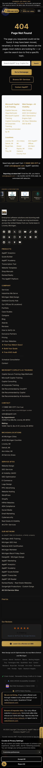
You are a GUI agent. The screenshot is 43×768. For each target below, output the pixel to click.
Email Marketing (8, 514)
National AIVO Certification (12, 546)
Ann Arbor (28, 665)
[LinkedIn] (9, 232)
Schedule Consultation (11, 360)
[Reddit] (4, 242)
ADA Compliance (8, 506)
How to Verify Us (8, 330)
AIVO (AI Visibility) (29, 113)
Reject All (21, 764)
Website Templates (9, 268)
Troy (5, 662)
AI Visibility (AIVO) (9, 473)
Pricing (4, 337)
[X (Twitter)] (14, 232)
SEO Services (7, 469)
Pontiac (14, 668)
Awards (5, 323)
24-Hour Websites (29, 121)
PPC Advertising (8, 488)
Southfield (24, 662)
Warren (24, 659)
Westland (5, 665)
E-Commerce (7, 480)
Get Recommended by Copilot (13, 392)
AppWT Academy (8, 260)
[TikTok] (30, 232)
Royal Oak (13, 665)
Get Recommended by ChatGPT (14, 389)
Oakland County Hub (10, 301)
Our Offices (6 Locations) (12, 304)
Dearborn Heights (29, 668)
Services (5, 290)
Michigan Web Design (10, 297)
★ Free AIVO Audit (9, 352)
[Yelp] (9, 237)
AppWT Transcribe (9, 575)
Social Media (7, 510)
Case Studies (7, 312)
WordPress (6, 495)
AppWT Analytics (8, 253)
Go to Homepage (21, 72)
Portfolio (5, 308)
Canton (35, 662)
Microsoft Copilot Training (12, 378)
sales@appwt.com (17, 166)
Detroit (11, 659)
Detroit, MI (9, 143)
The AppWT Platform (10, 279)
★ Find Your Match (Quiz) (12, 345)
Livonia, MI (9, 141)
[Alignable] (36, 237)
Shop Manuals (7, 271)
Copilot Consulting (12, 121)
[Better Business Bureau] (14, 237)
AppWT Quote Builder (10, 572)
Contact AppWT (21, 87)
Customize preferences (21, 752)
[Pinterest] (36, 232)
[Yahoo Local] (20, 242)
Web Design (27, 110)
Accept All (21, 759)
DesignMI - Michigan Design (13, 557)
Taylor (20, 668)
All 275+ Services (9, 525)
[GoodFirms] (25, 237)
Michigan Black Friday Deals (13, 553)
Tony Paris (20, 3)
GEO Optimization (9, 477)
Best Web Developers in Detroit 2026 (22, 686)
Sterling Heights (34, 659)
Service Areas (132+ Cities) (13, 356)
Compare (5, 315)
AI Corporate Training (10, 385)
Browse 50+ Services (21, 79)
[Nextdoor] (30, 237)
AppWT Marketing (9, 561)
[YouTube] (25, 232)
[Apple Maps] (14, 242)
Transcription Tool (9, 264)
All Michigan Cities (9, 437)
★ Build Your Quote (9, 349)
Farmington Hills (13, 662)
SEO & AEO (26, 124)
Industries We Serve (10, 293)
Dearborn (18, 659)
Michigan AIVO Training (11, 539)
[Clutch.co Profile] (4, 237)
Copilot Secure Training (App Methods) (17, 374)
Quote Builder (7, 257)
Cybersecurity (7, 517)
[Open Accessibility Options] (4, 764)
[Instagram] (20, 232)
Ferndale (21, 665)
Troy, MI (8, 151)
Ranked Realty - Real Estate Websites (17, 583)
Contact (5, 363)
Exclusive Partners (9, 334)
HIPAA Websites (8, 503)
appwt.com (16, 713)
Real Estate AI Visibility (11, 521)
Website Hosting (8, 492)
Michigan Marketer (9, 550)
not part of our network (15, 718)
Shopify (5, 499)
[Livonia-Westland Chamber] (9, 242)
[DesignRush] (20, 237)
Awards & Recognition (10, 189)
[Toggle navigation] (39, 11)
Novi (30, 662)
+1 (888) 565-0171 (30, 163)
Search (36, 63)
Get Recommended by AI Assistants (16, 396)
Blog (3, 319)
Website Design (8, 466)
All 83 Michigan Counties (12, 440)
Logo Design (7, 484)
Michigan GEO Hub (9, 542)
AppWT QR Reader (9, 579)
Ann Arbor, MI (7, 451)
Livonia (5, 659)
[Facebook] (4, 232)
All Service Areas (8, 455)
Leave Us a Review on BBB (23, 644)
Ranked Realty (7, 275)
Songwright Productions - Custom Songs (18, 586)
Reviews (5, 326)
